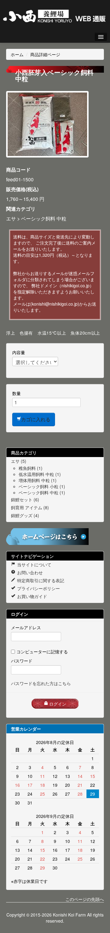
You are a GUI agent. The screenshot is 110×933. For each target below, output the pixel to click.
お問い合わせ (29, 572)
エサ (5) (18, 461)
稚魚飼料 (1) (30, 468)
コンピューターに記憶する (42, 651)
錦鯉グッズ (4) (25, 515)
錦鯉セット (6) (25, 499)
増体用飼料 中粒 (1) (38, 480)
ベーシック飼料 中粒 (43, 218)
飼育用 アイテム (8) (30, 507)
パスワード (21, 661)
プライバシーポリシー (38, 588)
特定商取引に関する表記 (40, 580)
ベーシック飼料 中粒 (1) (42, 492)
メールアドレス (26, 627)
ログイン (57, 704)
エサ (11, 218)
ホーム (17, 54)
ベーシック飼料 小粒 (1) (42, 486)
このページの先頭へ (84, 899)
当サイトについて (33, 564)
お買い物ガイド (31, 596)
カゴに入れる (35, 419)
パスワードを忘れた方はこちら (41, 683)
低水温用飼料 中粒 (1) (40, 474)
